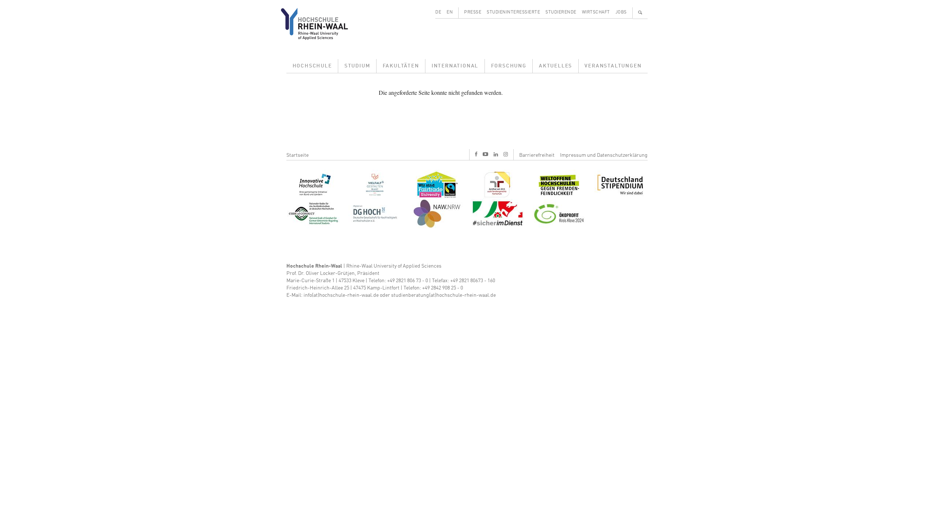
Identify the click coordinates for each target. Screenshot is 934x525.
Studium (357, 66)
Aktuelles (555, 66)
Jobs (621, 12)
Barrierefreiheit (537, 155)
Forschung (508, 66)
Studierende (560, 12)
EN (450, 12)
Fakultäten (401, 66)
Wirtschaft (596, 12)
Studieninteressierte (513, 12)
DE (438, 12)
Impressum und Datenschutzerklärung (604, 155)
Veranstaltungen (612, 66)
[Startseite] (320, 24)
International (455, 66)
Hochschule (312, 66)
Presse (472, 12)
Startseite (297, 155)
